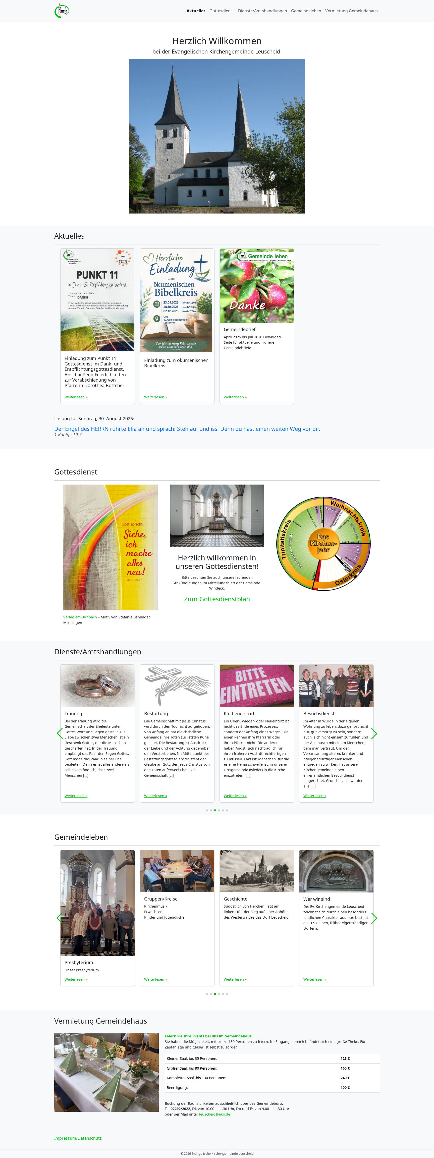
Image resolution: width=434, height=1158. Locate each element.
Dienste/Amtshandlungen (262, 11)
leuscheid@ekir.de (214, 1114)
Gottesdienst (221, 11)
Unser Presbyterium (82, 970)
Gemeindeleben (306, 11)
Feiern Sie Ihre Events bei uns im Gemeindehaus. (208, 1036)
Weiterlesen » (76, 397)
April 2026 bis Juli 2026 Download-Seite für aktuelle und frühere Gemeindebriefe (253, 342)
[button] (207, 810)
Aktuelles (196, 11)
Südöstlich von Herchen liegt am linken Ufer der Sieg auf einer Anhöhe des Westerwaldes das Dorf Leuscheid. (257, 911)
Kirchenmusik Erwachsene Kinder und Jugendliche (164, 911)
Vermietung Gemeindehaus (351, 11)
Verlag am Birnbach (80, 617)
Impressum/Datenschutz (78, 1138)
